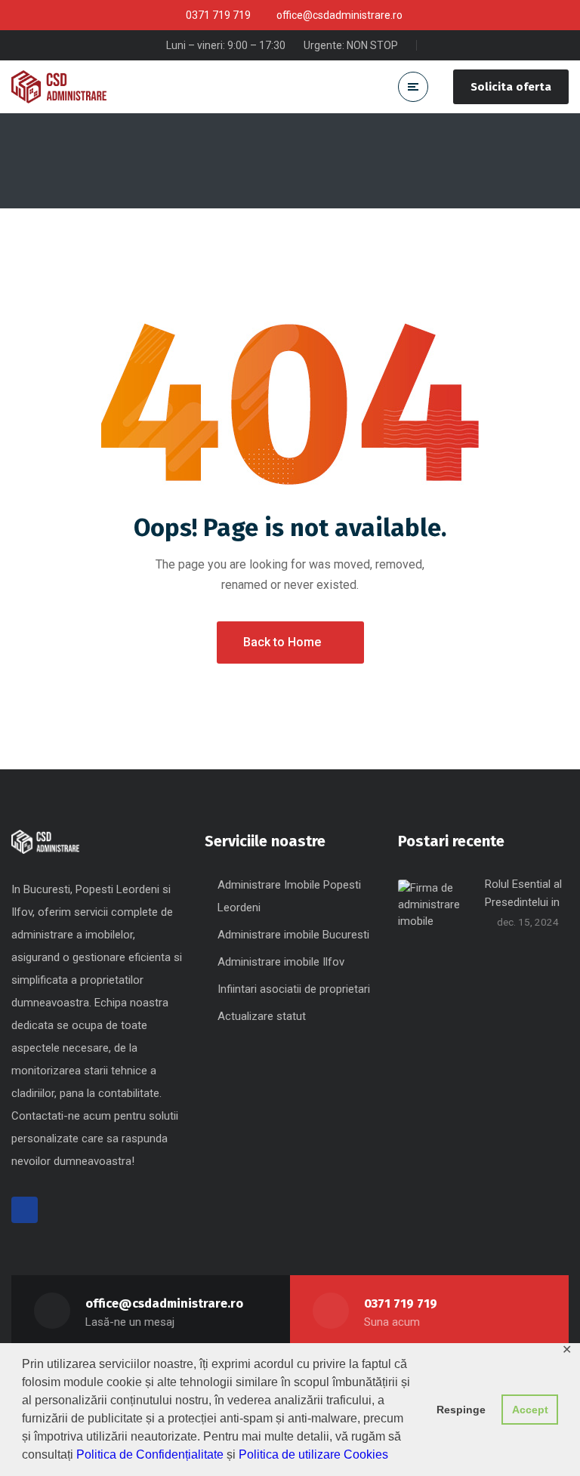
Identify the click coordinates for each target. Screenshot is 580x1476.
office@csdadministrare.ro (164, 1303)
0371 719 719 (400, 1303)
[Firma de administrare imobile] (58, 86)
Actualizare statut (262, 1016)
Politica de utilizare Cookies (313, 1454)
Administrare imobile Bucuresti (293, 934)
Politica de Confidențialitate (150, 1454)
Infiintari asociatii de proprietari (294, 989)
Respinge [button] (461, 1410)
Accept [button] (530, 1410)
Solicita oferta (510, 87)
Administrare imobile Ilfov (281, 962)
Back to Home (282, 642)
